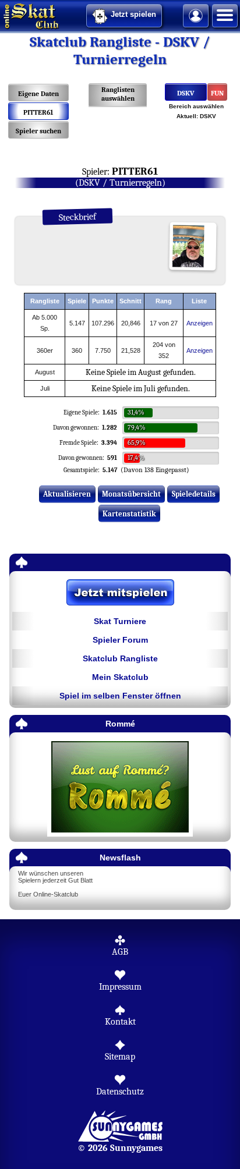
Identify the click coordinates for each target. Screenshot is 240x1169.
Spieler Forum (120, 639)
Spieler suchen (38, 131)
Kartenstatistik (129, 513)
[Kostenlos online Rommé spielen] (120, 787)
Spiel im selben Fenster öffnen (120, 695)
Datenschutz (120, 1091)
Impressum (120, 987)
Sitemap (120, 1056)
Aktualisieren (67, 494)
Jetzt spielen (133, 14)
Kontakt (120, 1021)
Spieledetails (194, 494)
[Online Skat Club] (1, 14)
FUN (217, 93)
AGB (120, 952)
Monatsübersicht (131, 494)
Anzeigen (199, 323)
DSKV (186, 93)
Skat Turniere (120, 621)
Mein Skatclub (120, 677)
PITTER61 (38, 112)
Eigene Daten (38, 94)
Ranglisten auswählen (118, 94)
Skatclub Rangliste (120, 658)
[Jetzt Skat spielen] (120, 593)
